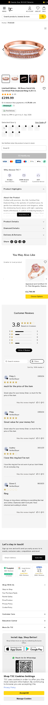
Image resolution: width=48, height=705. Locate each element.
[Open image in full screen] (45, 28)
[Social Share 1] (11, 241)
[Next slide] (45, 49)
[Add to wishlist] (44, 88)
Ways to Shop (7, 589)
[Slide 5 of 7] (42, 79)
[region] (23, 331)
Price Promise (7, 600)
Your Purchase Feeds (9, 593)
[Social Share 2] (15, 241)
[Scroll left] (3, 278)
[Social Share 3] (19, 241)
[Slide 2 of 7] (15, 79)
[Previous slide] (2, 49)
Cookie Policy (7, 607)
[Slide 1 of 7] (6, 79)
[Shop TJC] (16, 9)
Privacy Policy (7, 604)
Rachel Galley (7, 597)
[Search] (42, 16)
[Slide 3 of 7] (24, 79)
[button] (37, 402)
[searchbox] (16, 361)
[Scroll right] (46, 278)
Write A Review (24, 350)
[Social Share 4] (23, 241)
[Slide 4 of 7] (33, 79)
